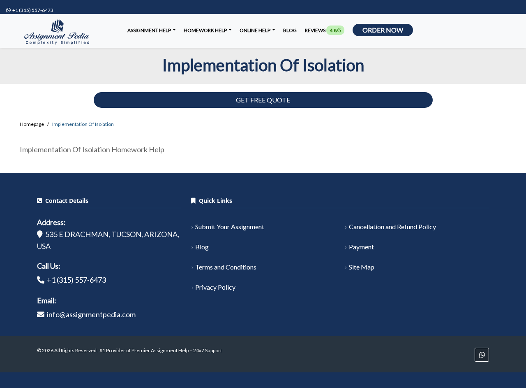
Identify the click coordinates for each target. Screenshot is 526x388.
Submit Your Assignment (229, 226)
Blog (290, 30)
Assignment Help (149, 30)
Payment (361, 247)
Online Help (255, 30)
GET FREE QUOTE (263, 100)
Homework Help (206, 30)
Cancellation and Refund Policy (392, 226)
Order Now (382, 30)
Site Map (361, 267)
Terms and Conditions (225, 267)
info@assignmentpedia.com (91, 314)
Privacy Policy (215, 287)
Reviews (323, 30)
